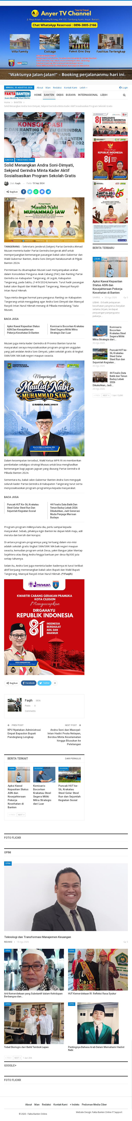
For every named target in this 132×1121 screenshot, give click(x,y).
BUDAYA (71, 94)
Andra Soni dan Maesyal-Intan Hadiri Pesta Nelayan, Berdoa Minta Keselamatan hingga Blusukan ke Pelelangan (64, 737)
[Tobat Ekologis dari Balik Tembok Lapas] (34, 1023)
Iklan (48, 87)
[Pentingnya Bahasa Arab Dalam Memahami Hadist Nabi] (98, 1023)
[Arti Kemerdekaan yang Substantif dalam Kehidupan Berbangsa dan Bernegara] (34, 970)
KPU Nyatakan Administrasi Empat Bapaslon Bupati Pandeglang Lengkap (24, 733)
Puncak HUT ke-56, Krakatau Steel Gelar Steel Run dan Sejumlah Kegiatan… (110, 356)
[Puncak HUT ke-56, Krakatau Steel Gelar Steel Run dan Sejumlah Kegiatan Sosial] (69, 774)
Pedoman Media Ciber (94, 1104)
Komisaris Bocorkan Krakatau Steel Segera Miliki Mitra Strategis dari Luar (67, 329)
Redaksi (57, 87)
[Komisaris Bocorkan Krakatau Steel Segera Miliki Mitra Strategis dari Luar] (44, 774)
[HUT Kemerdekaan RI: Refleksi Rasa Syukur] (98, 970)
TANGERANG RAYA (25, 160)
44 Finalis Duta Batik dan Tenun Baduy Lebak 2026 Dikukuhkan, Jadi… (110, 379)
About (40, 87)
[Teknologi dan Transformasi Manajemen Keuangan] (66, 897)
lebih (83, 87)
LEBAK (11, 768)
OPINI (7, 863)
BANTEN (49, 94)
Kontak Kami (70, 87)
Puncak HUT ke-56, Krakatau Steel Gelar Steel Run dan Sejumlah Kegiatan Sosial (23, 507)
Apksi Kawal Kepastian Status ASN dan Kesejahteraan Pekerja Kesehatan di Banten (23, 329)
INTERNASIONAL (88, 94)
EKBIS (60, 94)
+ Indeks (74, 1104)
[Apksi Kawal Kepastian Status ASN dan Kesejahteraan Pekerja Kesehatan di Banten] (19, 774)
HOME (38, 94)
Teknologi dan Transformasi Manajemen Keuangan (37, 937)
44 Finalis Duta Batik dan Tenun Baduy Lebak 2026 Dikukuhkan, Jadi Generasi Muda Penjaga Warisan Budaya (65, 511)
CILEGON (38, 768)
